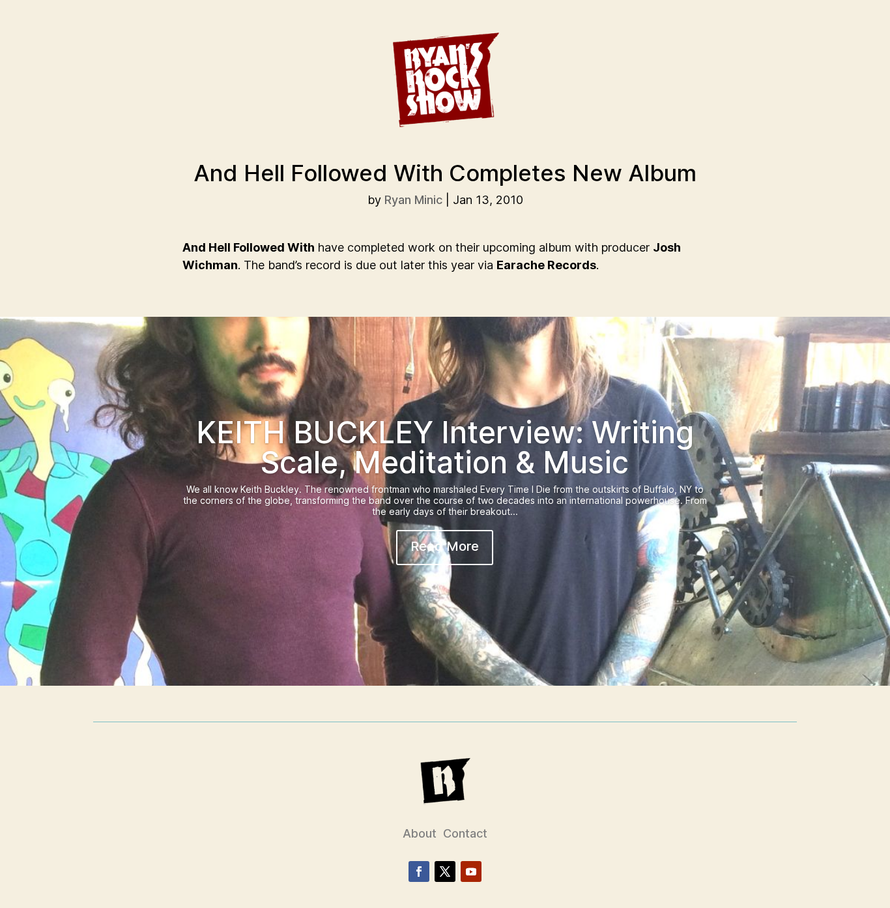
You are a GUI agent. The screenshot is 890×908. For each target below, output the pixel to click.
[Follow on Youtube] (471, 871)
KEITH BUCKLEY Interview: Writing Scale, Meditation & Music (445, 447)
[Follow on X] (445, 871)
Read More (444, 546)
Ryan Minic (413, 200)
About (420, 833)
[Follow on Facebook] (419, 871)
